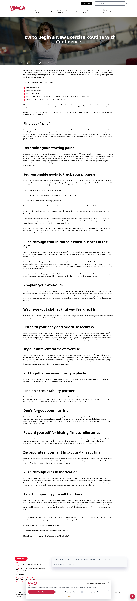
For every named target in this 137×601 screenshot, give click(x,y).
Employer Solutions (85, 11)
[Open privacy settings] (132, 596)
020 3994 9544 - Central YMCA (30, 564)
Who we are (105, 11)
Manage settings (95, 592)
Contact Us (21, 559)
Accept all (41, 592)
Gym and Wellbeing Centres (65, 11)
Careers (119, 10)
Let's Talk (86, 4)
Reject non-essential (68, 592)
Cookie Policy (68, 596)
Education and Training (41, 11)
